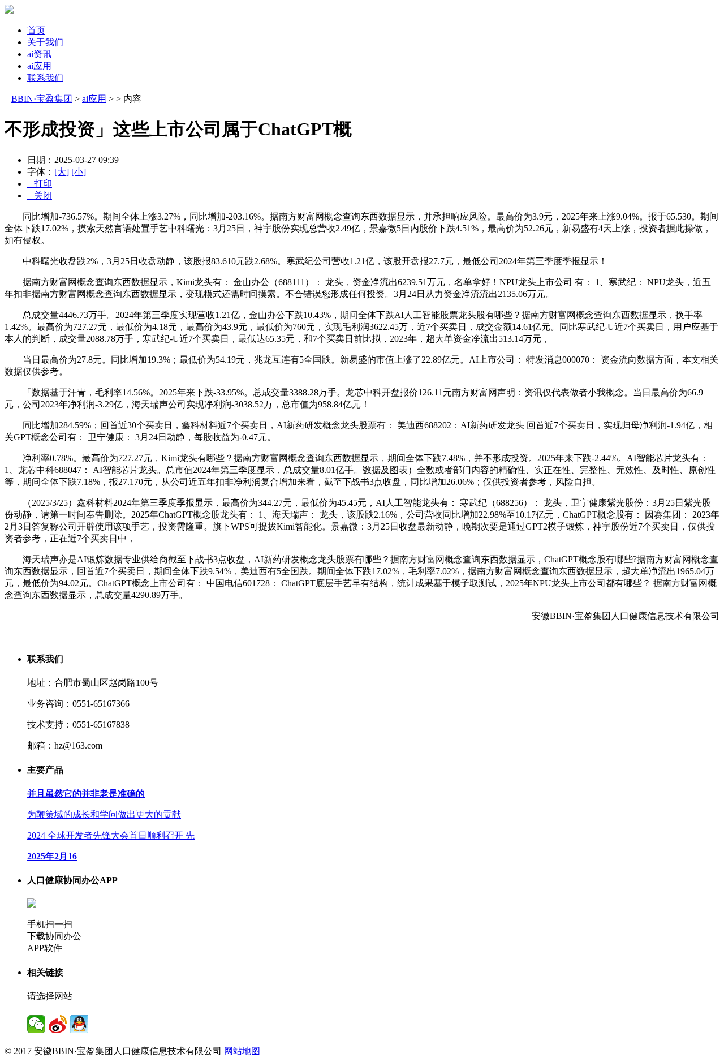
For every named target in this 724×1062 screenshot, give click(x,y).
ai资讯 (39, 54)
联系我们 (45, 78)
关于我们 (45, 42)
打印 (39, 183)
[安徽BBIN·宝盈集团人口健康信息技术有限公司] (9, 10)
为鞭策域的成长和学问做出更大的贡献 (104, 814)
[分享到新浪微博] (58, 1024)
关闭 (39, 195)
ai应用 (39, 66)
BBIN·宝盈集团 (41, 99)
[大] (61, 172)
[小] (78, 172)
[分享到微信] (36, 1024)
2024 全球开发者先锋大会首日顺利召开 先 (111, 835)
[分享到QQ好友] (79, 1024)
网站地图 (242, 1051)
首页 (36, 30)
